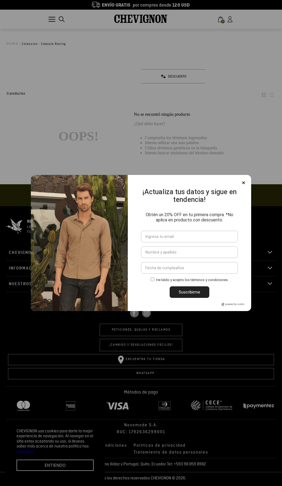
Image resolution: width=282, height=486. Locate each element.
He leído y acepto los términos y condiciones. (192, 280)
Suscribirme (189, 292)
